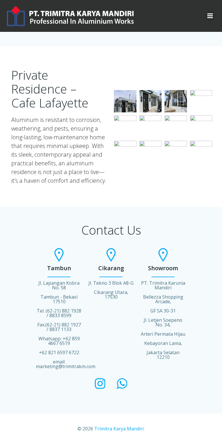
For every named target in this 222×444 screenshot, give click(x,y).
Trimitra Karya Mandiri (119, 428)
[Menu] (210, 16)
